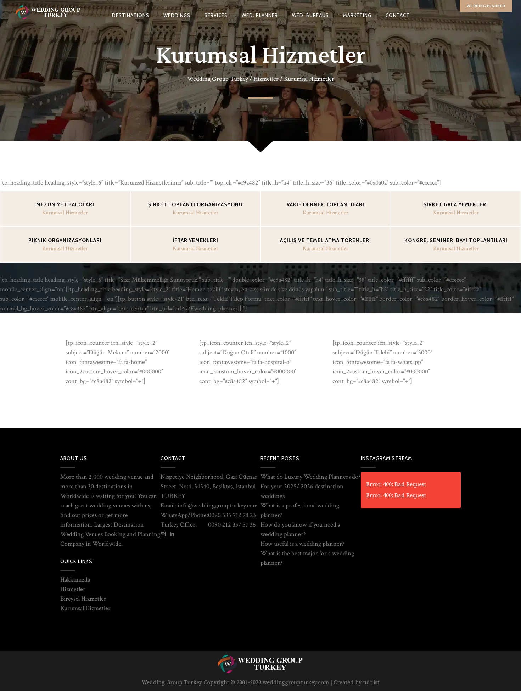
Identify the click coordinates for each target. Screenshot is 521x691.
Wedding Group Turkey (217, 79)
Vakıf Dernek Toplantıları (325, 204)
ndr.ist (371, 682)
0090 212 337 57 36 (232, 525)
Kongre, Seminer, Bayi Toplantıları (456, 240)
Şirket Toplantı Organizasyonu (195, 204)
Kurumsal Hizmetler (85, 608)
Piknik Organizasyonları (65, 240)
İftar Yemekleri (195, 240)
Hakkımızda (75, 579)
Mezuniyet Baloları (65, 204)
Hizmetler (266, 79)
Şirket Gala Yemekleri (456, 204)
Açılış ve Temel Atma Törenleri (325, 240)
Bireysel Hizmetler (83, 599)
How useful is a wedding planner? (302, 544)
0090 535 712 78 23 (232, 515)
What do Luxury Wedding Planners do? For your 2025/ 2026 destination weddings (310, 486)
